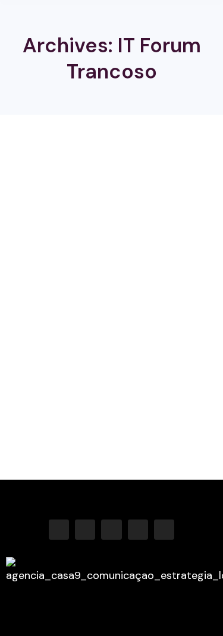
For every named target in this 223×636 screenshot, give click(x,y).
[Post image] (111, 222)
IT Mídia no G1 (58, 310)
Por (126, 333)
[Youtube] (138, 529)
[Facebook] (59, 529)
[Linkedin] (111, 529)
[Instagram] (85, 529)
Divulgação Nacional (51, 333)
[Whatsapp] (164, 529)
